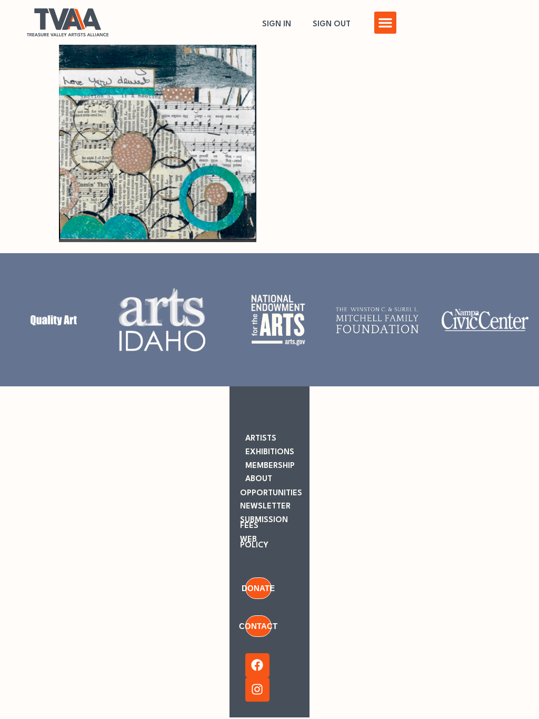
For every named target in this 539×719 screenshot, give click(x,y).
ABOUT (258, 479)
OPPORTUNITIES (271, 493)
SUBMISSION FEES (264, 523)
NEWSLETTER (265, 507)
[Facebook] (257, 665)
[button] (385, 23)
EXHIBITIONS (269, 452)
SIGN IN (276, 24)
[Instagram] (257, 689)
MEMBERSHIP (270, 466)
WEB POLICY (254, 543)
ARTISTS (260, 439)
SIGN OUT (332, 24)
